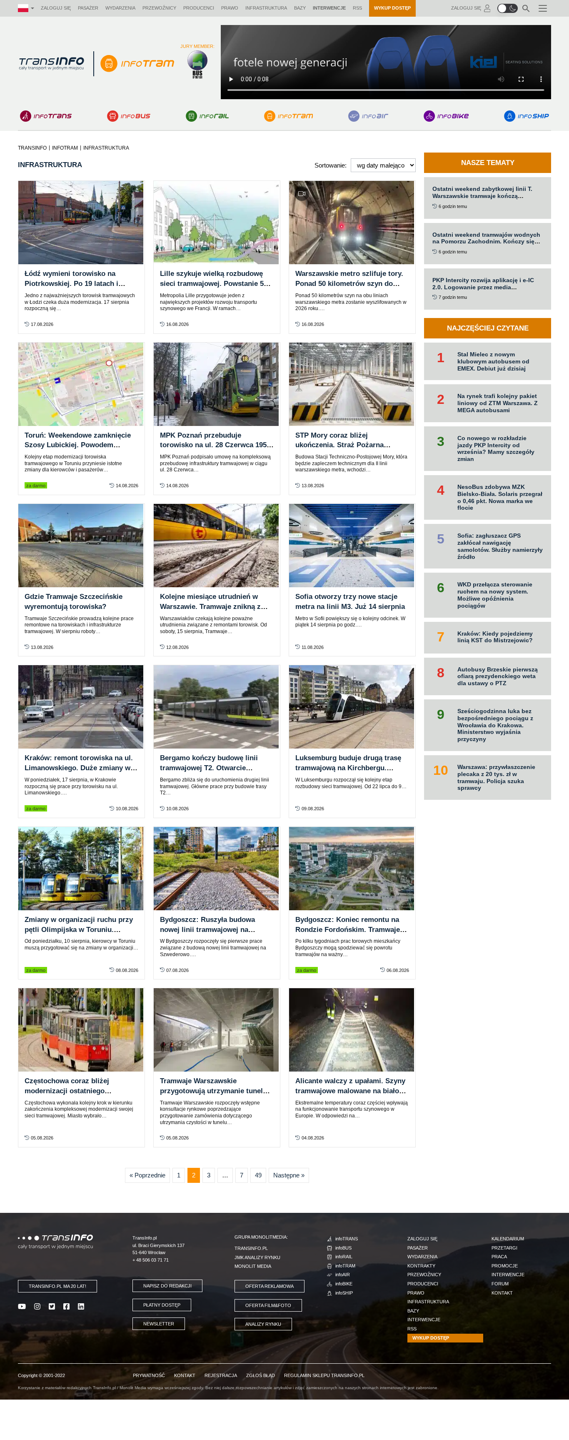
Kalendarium (508, 1238)
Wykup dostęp (392, 7)
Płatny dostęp (161, 1304)
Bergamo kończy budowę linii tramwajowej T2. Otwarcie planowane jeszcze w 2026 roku (212, 768)
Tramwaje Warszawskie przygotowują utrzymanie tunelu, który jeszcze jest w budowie (214, 1091)
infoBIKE (343, 1283)
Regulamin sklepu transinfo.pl (324, 1375)
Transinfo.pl (251, 1248)
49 (258, 1175)
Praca (499, 1256)
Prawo (229, 7)
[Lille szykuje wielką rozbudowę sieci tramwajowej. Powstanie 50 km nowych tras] (217, 222)
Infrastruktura (266, 7)
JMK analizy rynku (257, 1257)
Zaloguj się (56, 7)
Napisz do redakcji (167, 1285)
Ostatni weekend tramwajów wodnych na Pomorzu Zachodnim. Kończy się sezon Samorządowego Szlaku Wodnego (486, 245)
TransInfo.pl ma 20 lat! (57, 1286)
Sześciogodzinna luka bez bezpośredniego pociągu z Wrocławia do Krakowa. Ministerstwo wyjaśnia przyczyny (495, 725)
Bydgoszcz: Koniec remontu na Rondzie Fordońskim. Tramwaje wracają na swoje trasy (347, 930)
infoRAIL (343, 1256)
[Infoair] (368, 116)
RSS (357, 7)
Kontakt (502, 1292)
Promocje (505, 1265)
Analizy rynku (263, 1324)
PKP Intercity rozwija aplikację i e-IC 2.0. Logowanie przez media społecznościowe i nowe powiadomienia (483, 290)
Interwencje (329, 7)
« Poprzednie (147, 1175)
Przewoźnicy (159, 7)
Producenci (198, 7)
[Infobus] (128, 116)
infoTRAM (345, 1265)
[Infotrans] (46, 116)
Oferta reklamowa (269, 1286)
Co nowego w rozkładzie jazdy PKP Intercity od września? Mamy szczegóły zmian (495, 448)
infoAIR (342, 1274)
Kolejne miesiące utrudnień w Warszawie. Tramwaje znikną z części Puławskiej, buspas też (210, 607)
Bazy (300, 7)
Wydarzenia (120, 7)
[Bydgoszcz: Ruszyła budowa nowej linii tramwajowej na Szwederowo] (217, 868)
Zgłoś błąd (260, 1375)
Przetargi (504, 1247)
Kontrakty (421, 1265)
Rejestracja (221, 1375)
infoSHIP (344, 1292)
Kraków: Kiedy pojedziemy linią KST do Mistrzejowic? (495, 637)
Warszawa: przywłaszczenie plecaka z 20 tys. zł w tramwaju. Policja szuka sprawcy (496, 777)
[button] (507, 8)
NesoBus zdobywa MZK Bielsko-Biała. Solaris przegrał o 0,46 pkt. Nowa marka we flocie (499, 497)
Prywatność (149, 1375)
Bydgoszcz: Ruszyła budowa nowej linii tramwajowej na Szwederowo (207, 930)
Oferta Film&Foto (268, 1305)
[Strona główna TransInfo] (51, 64)
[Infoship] (526, 116)
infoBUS (343, 1247)
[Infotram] (288, 116)
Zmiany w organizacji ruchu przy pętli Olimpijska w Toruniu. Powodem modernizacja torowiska (81, 930)
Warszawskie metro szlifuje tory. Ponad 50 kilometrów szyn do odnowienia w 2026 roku (349, 284)
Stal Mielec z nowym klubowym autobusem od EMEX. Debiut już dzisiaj (493, 361)
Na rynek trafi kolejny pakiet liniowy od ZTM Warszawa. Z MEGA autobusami (497, 403)
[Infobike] (446, 116)
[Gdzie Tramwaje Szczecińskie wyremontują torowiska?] (81, 545)
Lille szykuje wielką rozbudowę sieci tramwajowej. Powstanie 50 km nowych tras (213, 284)
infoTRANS (346, 1238)
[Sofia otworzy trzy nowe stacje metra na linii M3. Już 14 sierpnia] (352, 545)
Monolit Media (253, 1266)
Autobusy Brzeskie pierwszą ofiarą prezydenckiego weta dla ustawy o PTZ (497, 676)
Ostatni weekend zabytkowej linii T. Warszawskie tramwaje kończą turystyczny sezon (482, 195)
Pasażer (88, 7)
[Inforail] (207, 116)
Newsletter (158, 1323)
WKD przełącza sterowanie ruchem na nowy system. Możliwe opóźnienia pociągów (494, 595)
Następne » (288, 1175)
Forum (500, 1283)
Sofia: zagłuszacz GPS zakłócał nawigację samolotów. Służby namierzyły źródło (500, 546)
